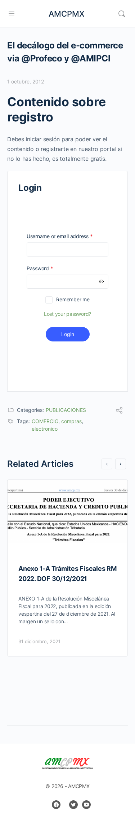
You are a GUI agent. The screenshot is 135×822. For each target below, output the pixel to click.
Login (67, 334)
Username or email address (67, 236)
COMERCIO (45, 421)
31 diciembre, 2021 (39, 641)
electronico (45, 429)
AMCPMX (67, 13)
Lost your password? (67, 314)
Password (50, 268)
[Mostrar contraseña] (101, 282)
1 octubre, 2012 (25, 81)
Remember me (72, 299)
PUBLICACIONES (66, 410)
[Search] (121, 13)
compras (71, 421)
